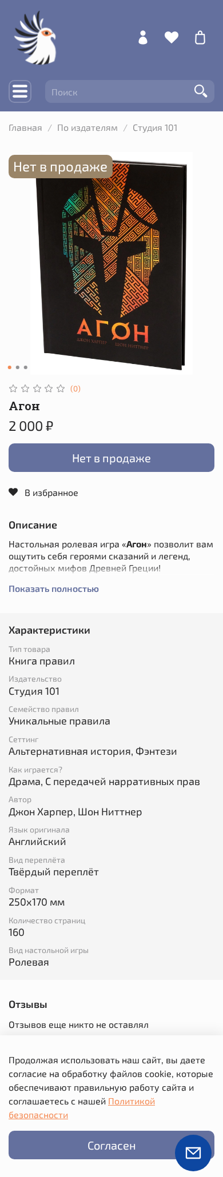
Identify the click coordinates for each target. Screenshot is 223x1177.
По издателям (87, 127)
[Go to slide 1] (9, 367)
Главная (25, 127)
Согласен (111, 1145)
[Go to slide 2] (17, 367)
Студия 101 (155, 127)
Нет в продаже (111, 458)
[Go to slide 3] (25, 367)
